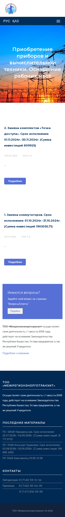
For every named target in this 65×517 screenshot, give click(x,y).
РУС (6, 21)
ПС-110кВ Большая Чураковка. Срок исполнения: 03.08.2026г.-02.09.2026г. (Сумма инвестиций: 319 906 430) (32, 448)
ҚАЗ (15, 21)
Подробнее (15, 181)
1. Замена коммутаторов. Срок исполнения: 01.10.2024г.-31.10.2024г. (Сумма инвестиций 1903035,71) (32, 220)
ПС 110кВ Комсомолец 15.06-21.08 (22, 458)
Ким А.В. (27, 155)
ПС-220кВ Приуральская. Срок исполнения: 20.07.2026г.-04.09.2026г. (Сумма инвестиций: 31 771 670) (31, 435)
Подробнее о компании (15, 353)
